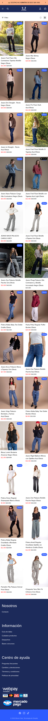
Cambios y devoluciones (11, 667)
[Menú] (2, 8)
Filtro (6, 18)
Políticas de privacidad (10, 675)
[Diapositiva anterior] (2, 2)
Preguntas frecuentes (10, 663)
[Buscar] (7, 8)
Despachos (6, 640)
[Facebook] (20, 713)
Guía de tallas (7, 632)
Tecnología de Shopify (31, 718)
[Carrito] (45, 8)
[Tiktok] (28, 713)
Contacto (5, 612)
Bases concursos (8, 644)
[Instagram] (24, 713)
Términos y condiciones (10, 671)
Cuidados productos (9, 636)
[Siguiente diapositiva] (45, 2)
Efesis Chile (19, 718)
